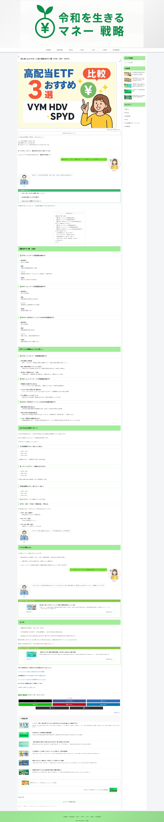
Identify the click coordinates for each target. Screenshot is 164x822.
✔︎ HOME (92, 816)
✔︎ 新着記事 (65, 816)
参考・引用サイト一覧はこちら (27, 687)
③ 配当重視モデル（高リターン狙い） (65, 236)
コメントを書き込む (69, 802)
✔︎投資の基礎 (71, 816)
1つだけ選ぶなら (59, 240)
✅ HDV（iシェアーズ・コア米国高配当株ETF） (68, 227)
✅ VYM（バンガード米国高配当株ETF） (66, 217)
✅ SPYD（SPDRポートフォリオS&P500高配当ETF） (69, 221)
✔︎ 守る (87, 816)
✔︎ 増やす (82, 816)
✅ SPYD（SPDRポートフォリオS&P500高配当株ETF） (70, 229)
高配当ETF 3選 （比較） (61, 216)
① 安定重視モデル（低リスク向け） (65, 232)
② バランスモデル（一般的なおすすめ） (66, 234)
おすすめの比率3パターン (61, 231)
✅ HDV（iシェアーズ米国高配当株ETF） (66, 219)
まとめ (56, 242)
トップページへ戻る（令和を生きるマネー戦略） (32, 671)
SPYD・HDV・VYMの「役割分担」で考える (67, 238)
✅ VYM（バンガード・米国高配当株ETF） (67, 225)
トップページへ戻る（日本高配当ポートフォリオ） (32, 679)
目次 (67, 213)
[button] (52, 708)
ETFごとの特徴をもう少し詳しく (63, 223)
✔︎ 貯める (77, 816)
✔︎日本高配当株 (98, 816)
